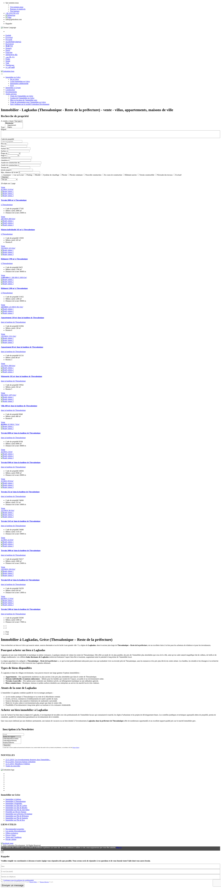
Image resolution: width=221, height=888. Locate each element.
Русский (9, 40)
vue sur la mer (19, 175)
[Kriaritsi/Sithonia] (12, 743)
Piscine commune (76, 175)
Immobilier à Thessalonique (16, 801)
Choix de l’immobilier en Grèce (21, 96)
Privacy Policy (76, 747)
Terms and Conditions (14, 837)
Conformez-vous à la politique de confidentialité (18, 880)
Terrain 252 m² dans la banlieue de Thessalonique (20, 492)
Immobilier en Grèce (13, 77)
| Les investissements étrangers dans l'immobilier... (28, 760)
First (7, 632)
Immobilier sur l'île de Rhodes (16, 808)
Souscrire (7, 745)
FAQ (12, 86)
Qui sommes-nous (16, 7)
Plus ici (119, 847)
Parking (29, 175)
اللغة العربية (10, 67)
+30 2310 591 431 (12, 13)
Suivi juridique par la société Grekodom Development (29, 104)
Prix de (3, 144)
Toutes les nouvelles (13, 766)
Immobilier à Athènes (13, 799)
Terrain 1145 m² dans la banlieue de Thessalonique (20, 521)
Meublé (38, 175)
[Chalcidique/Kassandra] (12, 739)
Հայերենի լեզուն (13, 42)
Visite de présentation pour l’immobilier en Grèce (28, 102)
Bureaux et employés (17, 9)
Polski (8, 59)
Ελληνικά (9, 37)
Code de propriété (7, 139)
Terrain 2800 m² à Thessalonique (14, 200)
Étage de (4, 153)
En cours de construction (113, 175)
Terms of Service (44, 882)
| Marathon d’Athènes (18, 764)
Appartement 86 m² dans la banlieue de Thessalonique (22, 347)
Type (3, 127)
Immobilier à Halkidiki (14, 803)
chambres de (5, 158)
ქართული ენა (11, 55)
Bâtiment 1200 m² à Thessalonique (14, 288)
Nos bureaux (14, 11)
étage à (3, 155)
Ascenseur (7, 175)
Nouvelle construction (93, 175)
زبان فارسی (10, 57)
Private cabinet (11, 839)
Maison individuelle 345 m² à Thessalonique (18, 230)
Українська (10, 65)
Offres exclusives (12, 833)
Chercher (5, 177)
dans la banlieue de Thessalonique (13, 322)
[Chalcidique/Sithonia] (12, 741)
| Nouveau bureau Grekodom (20, 762)
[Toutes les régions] (12, 737)
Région (3, 129)
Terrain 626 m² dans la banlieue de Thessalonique (20, 580)
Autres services (11, 94)
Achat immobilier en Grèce (20, 81)
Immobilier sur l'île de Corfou (16, 806)
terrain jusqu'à (6, 170)
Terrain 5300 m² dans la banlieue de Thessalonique (21, 609)
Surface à (4, 151)
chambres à (5, 160)
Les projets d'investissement (16, 831)
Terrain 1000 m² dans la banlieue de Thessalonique (21, 550)
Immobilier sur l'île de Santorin (17, 818)
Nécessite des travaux (165, 175)
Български (10, 44)
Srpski (8, 61)
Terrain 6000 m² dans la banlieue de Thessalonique (21, 433)
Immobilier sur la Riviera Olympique (19, 814)
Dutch (8, 50)
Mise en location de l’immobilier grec (23, 100)
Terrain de (4, 167)
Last (7, 634)
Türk (7, 63)
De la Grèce (14, 79)
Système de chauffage (51, 175)
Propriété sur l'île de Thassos (16, 812)
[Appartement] (14, 125)
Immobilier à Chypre (13, 88)
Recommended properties (15, 829)
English (8, 35)
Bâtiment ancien (131, 175)
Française (9, 52)
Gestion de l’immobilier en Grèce (22, 98)
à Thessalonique (7, 205)
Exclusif (178, 175)
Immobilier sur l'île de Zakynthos (17, 810)
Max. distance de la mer (9, 172)
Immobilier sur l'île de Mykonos (17, 816)
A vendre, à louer (7, 121)
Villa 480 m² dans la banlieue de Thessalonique (19, 406)
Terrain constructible (146, 175)
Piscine (64, 175)
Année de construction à (10, 165)
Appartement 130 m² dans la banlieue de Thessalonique (22, 318)
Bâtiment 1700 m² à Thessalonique (14, 259)
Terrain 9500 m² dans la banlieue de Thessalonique (21, 462)
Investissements (11, 92)
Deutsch (9, 48)
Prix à (3, 146)
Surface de (5, 149)
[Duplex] (14, 127)
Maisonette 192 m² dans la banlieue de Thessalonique (21, 376)
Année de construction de (10, 163)
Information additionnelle (19, 83)
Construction (10, 90)
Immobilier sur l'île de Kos (15, 820)
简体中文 (9, 46)
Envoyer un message (12, 885)
